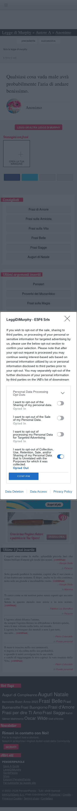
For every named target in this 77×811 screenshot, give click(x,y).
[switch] (60, 403)
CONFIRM (23, 476)
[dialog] (38, 406)
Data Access (38, 491)
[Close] (69, 320)
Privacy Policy (62, 491)
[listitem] (38, 393)
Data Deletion (14, 491)
